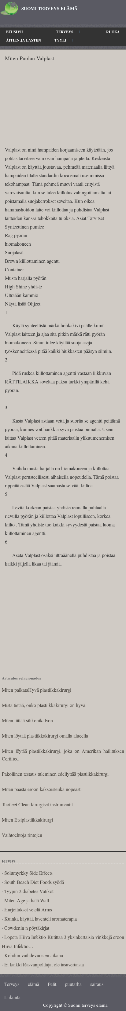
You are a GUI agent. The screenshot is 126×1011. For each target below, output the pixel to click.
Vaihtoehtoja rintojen (22, 835)
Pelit (52, 984)
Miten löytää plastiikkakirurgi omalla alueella (45, 735)
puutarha (73, 984)
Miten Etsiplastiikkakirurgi (27, 819)
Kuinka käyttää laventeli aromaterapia (40, 918)
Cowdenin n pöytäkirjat (26, 928)
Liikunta (12, 997)
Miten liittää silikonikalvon (27, 720)
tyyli (60, 40)
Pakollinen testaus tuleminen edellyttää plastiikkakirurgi (55, 774)
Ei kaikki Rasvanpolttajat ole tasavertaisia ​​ (44, 964)
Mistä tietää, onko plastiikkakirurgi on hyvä (43, 705)
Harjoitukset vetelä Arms (28, 909)
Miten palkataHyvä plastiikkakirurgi (36, 690)
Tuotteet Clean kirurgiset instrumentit (37, 804)
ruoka (113, 32)
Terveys (64, 32)
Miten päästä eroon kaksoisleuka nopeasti (42, 789)
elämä (33, 984)
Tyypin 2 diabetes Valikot (29, 891)
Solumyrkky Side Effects (28, 873)
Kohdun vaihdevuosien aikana (33, 955)
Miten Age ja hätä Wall (26, 900)
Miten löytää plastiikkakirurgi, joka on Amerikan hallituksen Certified (63, 755)
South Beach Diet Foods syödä (34, 882)
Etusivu (14, 32)
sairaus (96, 984)
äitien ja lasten (23, 40)
